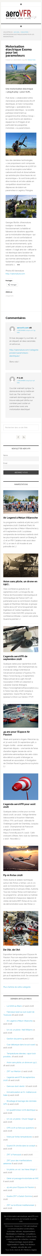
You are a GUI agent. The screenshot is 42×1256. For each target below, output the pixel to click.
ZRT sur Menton (14, 1071)
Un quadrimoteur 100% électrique (21, 1110)
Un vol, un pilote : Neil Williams (20, 1030)
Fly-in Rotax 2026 (13, 875)
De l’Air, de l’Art (11, 949)
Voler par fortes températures (19, 1137)
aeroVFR (21, 14)
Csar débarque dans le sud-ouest (21, 1045)
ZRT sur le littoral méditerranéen (20, 1205)
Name (5, 455)
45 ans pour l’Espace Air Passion (20, 1187)
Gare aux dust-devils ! (16, 1086)
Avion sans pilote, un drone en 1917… (22, 1062)
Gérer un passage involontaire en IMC (23, 1178)
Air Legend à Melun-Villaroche (20, 517)
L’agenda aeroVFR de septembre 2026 (15, 658)
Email (5, 463)
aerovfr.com (23, 328)
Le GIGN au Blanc (14, 1006)
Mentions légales (30, 1250)
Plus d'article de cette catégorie (16, 987)
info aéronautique (30, 1226)
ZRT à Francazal (14, 1155)
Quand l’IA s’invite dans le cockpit (21, 1146)
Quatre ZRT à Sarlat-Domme (19, 1196)
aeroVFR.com (33, 1216)
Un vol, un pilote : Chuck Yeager (20, 1119)
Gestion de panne (14, 1039)
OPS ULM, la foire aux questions (20, 1128)
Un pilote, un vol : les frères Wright (21, 1169)
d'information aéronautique (17, 1216)
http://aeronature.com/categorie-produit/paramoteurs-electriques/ (24, 353)
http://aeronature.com (15, 274)
